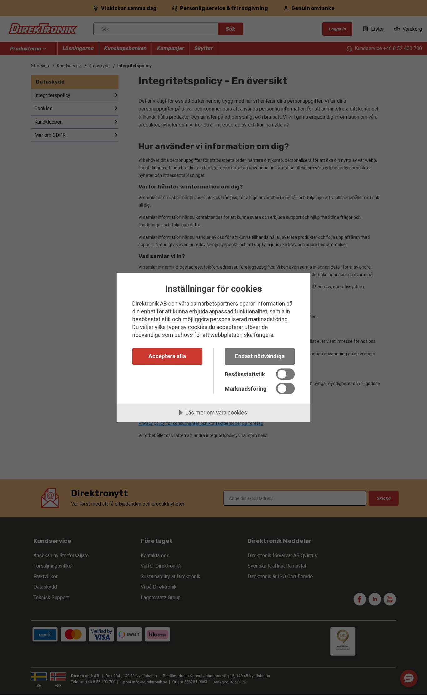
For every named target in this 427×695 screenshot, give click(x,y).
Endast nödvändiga (260, 356)
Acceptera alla (167, 356)
